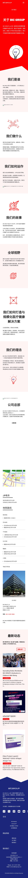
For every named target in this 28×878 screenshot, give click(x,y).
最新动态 (14, 838)
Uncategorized (7, 763)
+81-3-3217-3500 (10, 614)
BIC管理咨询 (14, 828)
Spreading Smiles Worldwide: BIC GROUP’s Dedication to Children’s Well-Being (13, 673)
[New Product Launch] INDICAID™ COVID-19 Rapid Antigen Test (12, 758)
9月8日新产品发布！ (10, 716)
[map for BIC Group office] (14, 478)
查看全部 (20, 649)
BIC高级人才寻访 (14, 825)
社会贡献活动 (6, 678)
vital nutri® (14, 823)
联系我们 (14, 842)
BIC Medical (6, 719)
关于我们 (14, 840)
